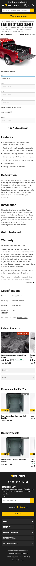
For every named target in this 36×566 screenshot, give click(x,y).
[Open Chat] (25, 5)
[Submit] (32, 500)
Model (2, 91)
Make (2, 83)
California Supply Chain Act (13, 556)
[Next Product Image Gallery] (34, 52)
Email (4, 497)
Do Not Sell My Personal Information (18, 553)
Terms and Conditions (18, 560)
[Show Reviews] (27, 34)
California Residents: (14, 318)
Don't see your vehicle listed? (11, 107)
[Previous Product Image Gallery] (2, 52)
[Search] (32, 10)
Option (3, 117)
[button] (18, 521)
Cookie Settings (26, 556)
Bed (2, 99)
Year (2, 75)
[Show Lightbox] (18, 52)
